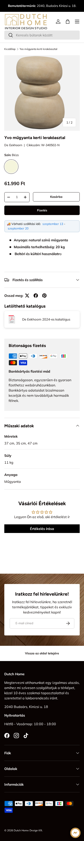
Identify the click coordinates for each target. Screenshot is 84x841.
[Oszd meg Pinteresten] (44, 295)
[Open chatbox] (75, 833)
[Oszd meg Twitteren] (27, 295)
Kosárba (56, 197)
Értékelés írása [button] (42, 529)
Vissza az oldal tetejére (42, 653)
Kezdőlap (10, 49)
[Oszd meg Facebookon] (35, 295)
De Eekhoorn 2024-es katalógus (46, 319)
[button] (67, 21)
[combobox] (42, 35)
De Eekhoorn (13, 145)
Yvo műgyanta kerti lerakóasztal (38, 49)
